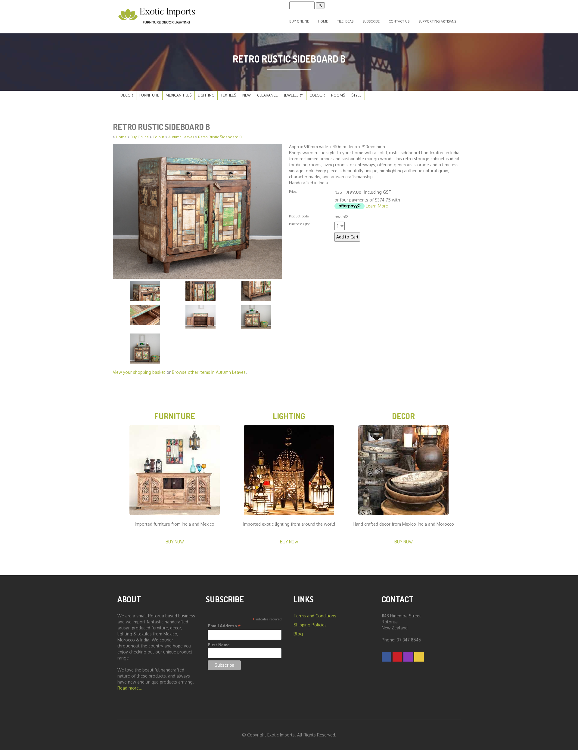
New (246, 95)
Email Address (224, 626)
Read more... (129, 687)
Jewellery (293, 95)
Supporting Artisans (437, 21)
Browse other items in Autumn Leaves (209, 372)
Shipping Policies (310, 624)
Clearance (267, 95)
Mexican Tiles (178, 95)
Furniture (149, 95)
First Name (219, 644)
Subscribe (371, 21)
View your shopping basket (139, 372)
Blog (298, 633)
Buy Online (299, 21)
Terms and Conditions (315, 615)
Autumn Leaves (181, 137)
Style (356, 95)
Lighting (206, 95)
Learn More (377, 205)
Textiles (228, 95)
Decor (126, 95)
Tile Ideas (345, 21)
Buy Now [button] (175, 541)
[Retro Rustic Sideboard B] (197, 210)
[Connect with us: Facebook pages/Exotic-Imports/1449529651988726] (386, 656)
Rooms (338, 95)
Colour (317, 95)
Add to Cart (347, 236)
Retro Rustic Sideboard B (220, 137)
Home (323, 21)
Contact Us (399, 21)
